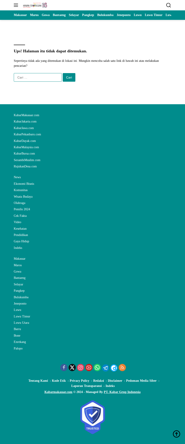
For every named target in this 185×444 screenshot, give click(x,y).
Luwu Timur (22, 316)
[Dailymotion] (114, 368)
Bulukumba (21, 297)
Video (17, 222)
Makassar (19, 258)
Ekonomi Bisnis (24, 183)
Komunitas (21, 190)
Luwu (17, 310)
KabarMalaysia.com (26, 147)
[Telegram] (105, 368)
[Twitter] (72, 368)
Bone (17, 335)
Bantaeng (19, 278)
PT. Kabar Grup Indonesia (122, 392)
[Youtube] (88, 368)
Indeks (18, 248)
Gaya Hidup (21, 241)
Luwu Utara (21, 322)
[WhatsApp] (97, 368)
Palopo (18, 348)
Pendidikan (21, 235)
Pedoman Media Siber (141, 380)
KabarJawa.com (24, 128)
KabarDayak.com (25, 141)
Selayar (18, 284)
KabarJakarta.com (25, 121)
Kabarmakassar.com (58, 392)
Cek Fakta (20, 215)
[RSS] (122, 368)
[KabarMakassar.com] (34, 5)
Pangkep (19, 290)
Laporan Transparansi (86, 386)
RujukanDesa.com (25, 166)
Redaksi (98, 380)
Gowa (17, 271)
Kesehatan (20, 228)
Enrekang (20, 342)
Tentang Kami (38, 380)
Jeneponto (20, 303)
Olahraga (19, 203)
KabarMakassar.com (26, 115)
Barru (17, 329)
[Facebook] (63, 368)
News (17, 177)
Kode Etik (59, 380)
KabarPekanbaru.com (27, 134)
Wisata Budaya (23, 196)
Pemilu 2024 (22, 209)
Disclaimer (115, 380)
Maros (18, 265)
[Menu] (17, 5)
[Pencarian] (168, 5)
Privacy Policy (79, 380)
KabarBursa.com (24, 153)
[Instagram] (80, 368)
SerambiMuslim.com (27, 160)
